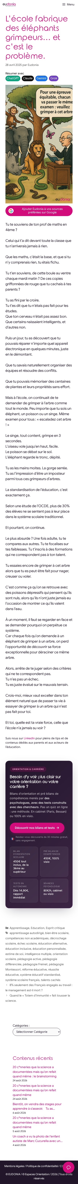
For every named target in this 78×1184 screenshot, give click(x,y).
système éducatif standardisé (40, 975)
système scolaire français (22, 980)
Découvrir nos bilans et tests (35, 828)
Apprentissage (19, 928)
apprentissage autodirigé (27, 933)
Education (37, 928)
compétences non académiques (27, 938)
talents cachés (50, 980)
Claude (27, 78)
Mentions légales (14, 1166)
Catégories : (21, 1026)
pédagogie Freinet (35, 964)
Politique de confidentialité (42, 1166)
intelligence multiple (38, 954)
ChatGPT (13, 78)
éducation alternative (52, 943)
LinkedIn (29, 738)
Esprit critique (55, 928)
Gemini (41, 78)
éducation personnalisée (49, 949)
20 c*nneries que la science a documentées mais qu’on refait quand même (34, 1090)
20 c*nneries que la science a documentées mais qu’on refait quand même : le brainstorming (34, 1071)
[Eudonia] (9, 4)
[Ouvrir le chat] (68, 1167)
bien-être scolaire (57, 933)
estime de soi (14, 954)
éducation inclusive (18, 949)
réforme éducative (34, 969)
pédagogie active (29, 959)
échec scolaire (27, 943)
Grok (53, 78)
